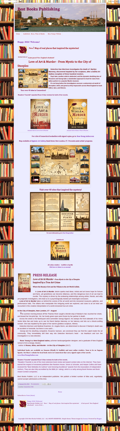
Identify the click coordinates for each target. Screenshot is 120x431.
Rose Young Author (68, 233)
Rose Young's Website (54, 34)
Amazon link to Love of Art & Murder (38, 130)
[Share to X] (47, 384)
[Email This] (43, 384)
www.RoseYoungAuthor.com (28, 355)
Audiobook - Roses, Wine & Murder (34, 34)
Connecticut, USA (28, 387)
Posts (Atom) (30, 395)
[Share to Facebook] (48, 384)
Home (18, 34)
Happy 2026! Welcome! (29, 41)
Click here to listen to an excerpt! (60, 267)
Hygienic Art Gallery (38, 141)
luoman (85, 418)
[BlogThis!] (45, 384)
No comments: (35, 384)
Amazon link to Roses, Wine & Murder (77, 130)
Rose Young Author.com (86, 136)
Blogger (99, 418)
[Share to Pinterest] (50, 384)
